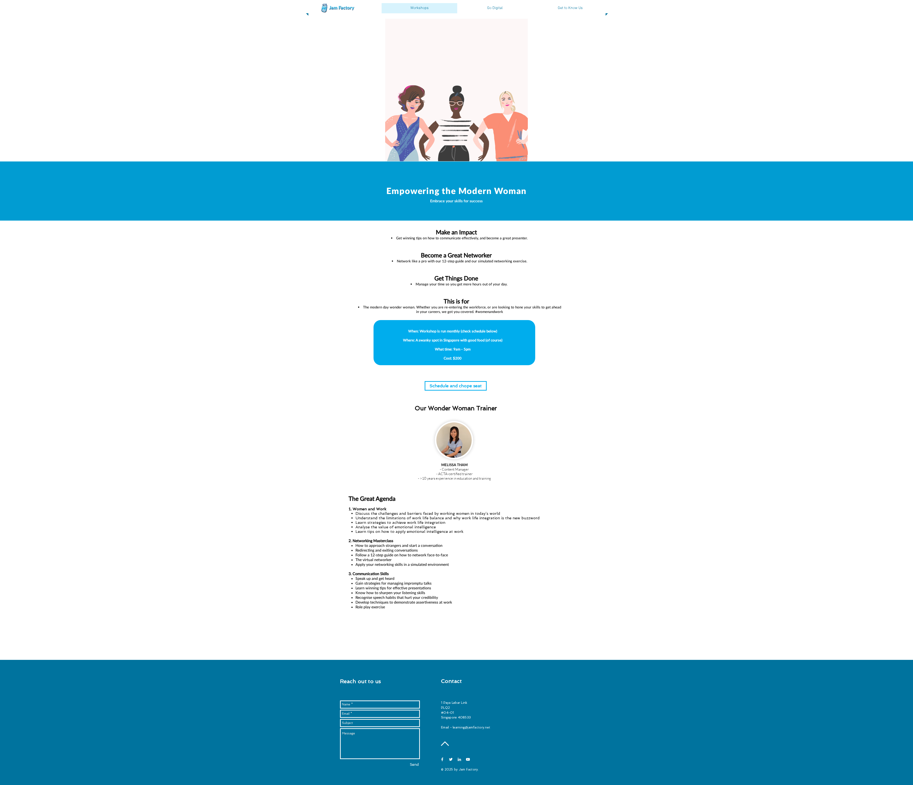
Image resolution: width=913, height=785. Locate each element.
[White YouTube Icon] (468, 759)
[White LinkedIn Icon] (459, 759)
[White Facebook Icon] (442, 759)
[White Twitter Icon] (450, 759)
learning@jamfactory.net (471, 727)
